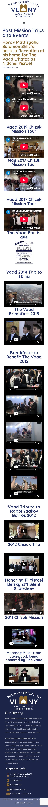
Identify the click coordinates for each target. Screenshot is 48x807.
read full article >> (10, 67)
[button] (24, 23)
